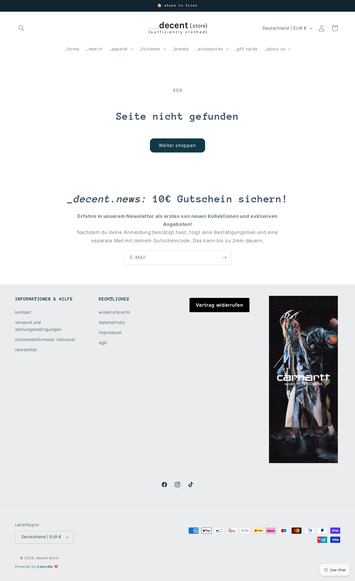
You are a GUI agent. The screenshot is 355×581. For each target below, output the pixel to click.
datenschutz (112, 322)
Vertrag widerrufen (219, 305)
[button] (21, 28)
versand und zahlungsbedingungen (38, 326)
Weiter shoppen (177, 145)
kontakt (23, 312)
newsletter (26, 349)
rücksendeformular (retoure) (45, 339)
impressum (110, 332)
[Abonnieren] (224, 258)
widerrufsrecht (114, 312)
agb (103, 342)
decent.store (47, 558)
